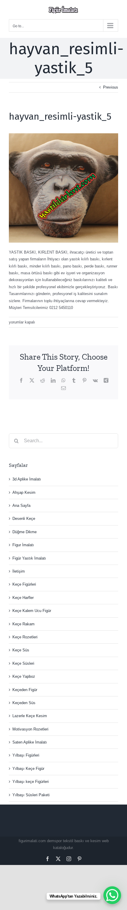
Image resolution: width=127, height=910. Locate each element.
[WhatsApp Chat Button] (112, 895)
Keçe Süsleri (23, 663)
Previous (110, 87)
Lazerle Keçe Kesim (29, 716)
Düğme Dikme (24, 532)
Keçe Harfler (23, 597)
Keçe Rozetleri (25, 637)
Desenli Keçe (23, 518)
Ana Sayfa (21, 505)
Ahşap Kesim (23, 492)
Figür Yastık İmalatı (29, 558)
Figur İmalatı (23, 545)
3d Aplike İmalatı (26, 479)
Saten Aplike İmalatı (29, 742)
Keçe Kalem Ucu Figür (31, 610)
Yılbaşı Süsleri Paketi (31, 795)
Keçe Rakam (23, 624)
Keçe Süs (20, 650)
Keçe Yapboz (23, 676)
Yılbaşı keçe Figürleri (30, 781)
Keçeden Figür (24, 690)
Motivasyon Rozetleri (30, 729)
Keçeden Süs (23, 703)
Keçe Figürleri (24, 584)
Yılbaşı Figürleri (25, 755)
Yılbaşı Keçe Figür (28, 768)
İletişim (18, 571)
